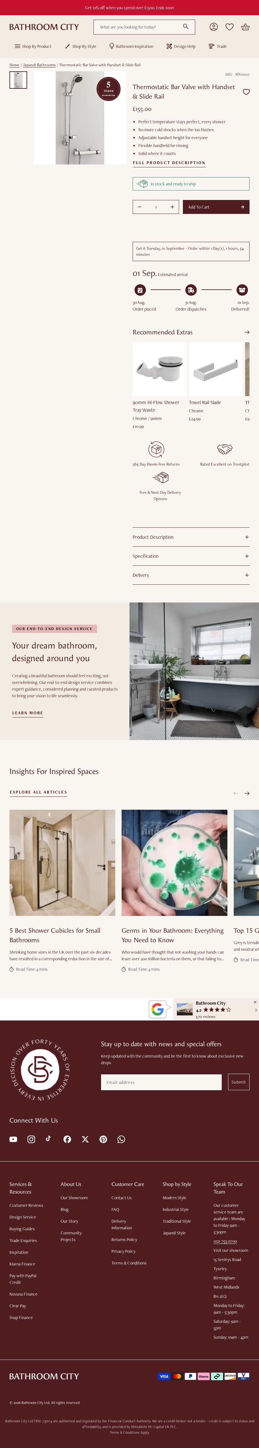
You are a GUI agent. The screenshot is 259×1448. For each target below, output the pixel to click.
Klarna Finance (22, 1264)
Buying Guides (22, 1229)
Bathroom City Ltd (35, 1402)
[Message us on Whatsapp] (120, 1139)
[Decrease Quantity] (139, 207)
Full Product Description (169, 162)
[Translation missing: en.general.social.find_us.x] (84, 1139)
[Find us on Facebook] (66, 1139)
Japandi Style (174, 1233)
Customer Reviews (26, 1205)
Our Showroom (74, 1197)
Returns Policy (124, 1239)
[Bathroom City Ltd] (44, 27)
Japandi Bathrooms (39, 65)
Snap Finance (21, 1317)
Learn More (28, 713)
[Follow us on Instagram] (30, 1139)
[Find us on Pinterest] (102, 1139)
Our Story (69, 1221)
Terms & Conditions (129, 1263)
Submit (239, 1082)
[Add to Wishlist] (246, 92)
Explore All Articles (38, 792)
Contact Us (121, 1197)
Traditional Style (177, 1221)
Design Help (185, 46)
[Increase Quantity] (172, 207)
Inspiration (18, 1252)
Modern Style (174, 1197)
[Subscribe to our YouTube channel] (12, 1139)
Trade (222, 46)
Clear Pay (17, 1306)
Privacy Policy (123, 1251)
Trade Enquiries (23, 1240)
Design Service (22, 1217)
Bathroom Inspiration (134, 46)
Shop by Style (84, 46)
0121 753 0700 (225, 1241)
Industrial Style (176, 1209)
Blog (65, 1209)
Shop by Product (36, 46)
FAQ (115, 1209)
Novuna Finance (23, 1294)
